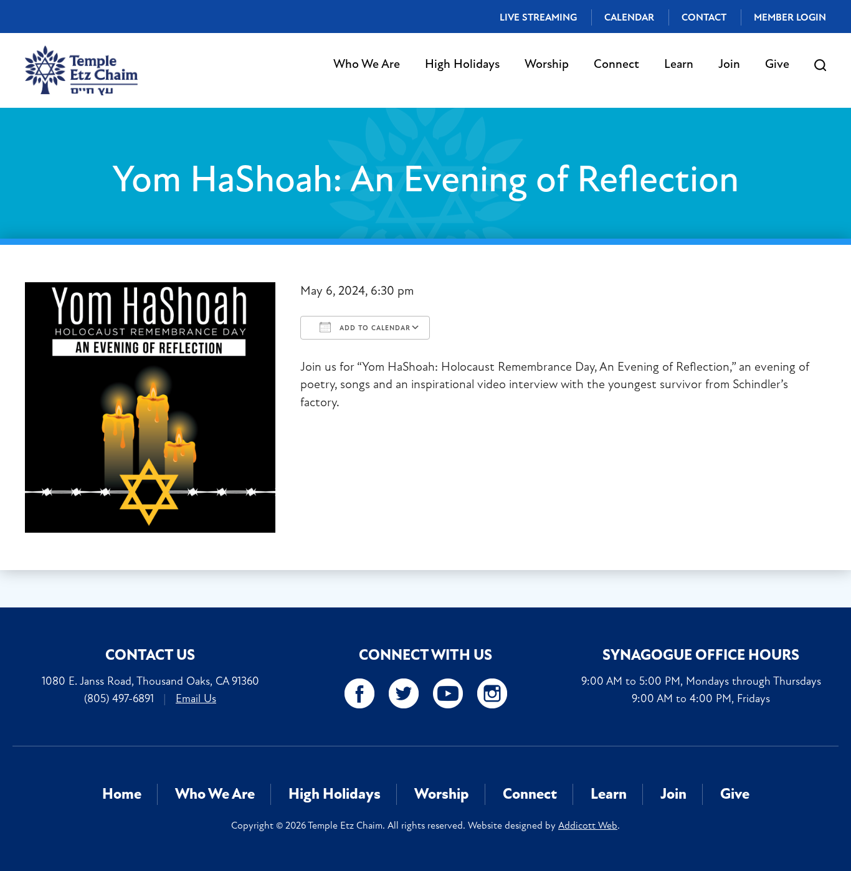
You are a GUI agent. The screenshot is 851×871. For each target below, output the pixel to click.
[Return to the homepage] (81, 70)
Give (777, 64)
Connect (616, 64)
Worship (547, 64)
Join (729, 64)
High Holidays (462, 64)
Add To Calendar (374, 328)
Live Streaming (538, 17)
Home (121, 794)
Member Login (790, 17)
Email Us (196, 698)
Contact (704, 17)
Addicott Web (587, 825)
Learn (678, 64)
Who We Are (366, 64)
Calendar (629, 17)
